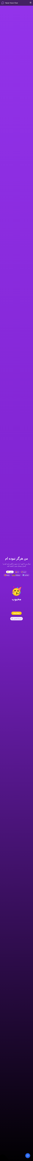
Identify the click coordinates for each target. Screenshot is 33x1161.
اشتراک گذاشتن (17, 618)
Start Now (16, 613)
